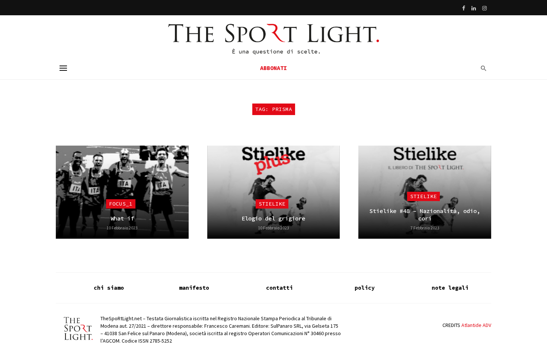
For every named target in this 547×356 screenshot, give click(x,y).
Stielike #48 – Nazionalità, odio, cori (425, 214)
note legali (450, 287)
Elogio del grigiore (273, 218)
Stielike (272, 203)
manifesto (194, 287)
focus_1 (120, 203)
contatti (279, 287)
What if (122, 218)
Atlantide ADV (476, 325)
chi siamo (109, 287)
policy (365, 287)
